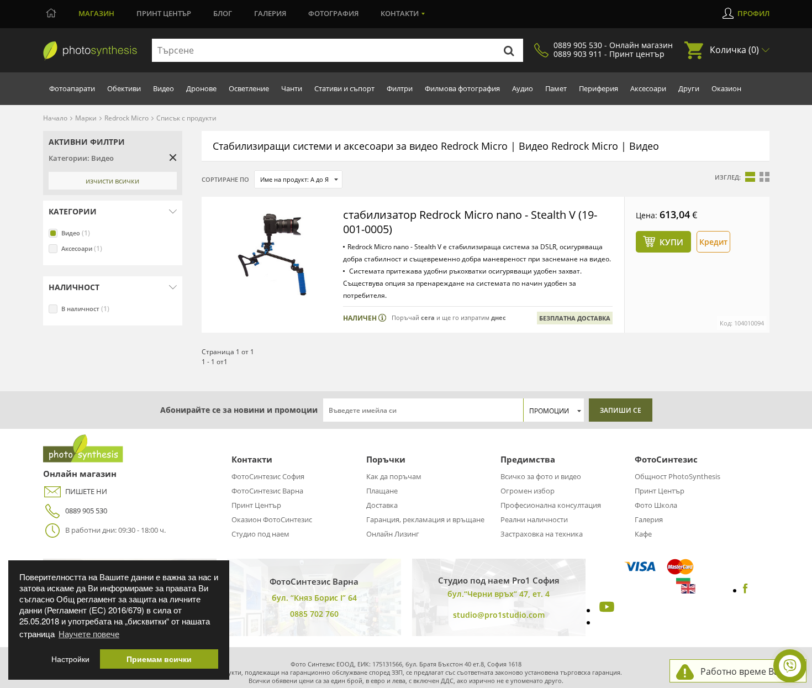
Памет (556, 88)
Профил (753, 13)
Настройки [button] (70, 659)
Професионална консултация (550, 505)
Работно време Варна (747, 671)
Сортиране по (225, 179)
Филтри (400, 88)
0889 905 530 (86, 511)
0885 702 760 (314, 613)
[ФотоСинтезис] (90, 51)
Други (688, 88)
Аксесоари (648, 88)
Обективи (124, 88)
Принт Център (256, 505)
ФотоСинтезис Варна (267, 491)
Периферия (598, 88)
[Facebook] (745, 590)
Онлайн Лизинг (392, 534)
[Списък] (750, 177)
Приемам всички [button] (159, 659)
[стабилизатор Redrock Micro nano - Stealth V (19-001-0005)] (272, 255)
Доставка (382, 505)
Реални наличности (534, 519)
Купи (671, 242)
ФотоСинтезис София (267, 476)
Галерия (270, 13)
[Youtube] (605, 610)
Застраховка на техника (541, 534)
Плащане (382, 491)
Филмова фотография (462, 88)
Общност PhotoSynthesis (677, 476)
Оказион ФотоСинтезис (271, 519)
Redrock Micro (126, 118)
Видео (163, 88)
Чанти (291, 88)
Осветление (249, 88)
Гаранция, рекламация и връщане (425, 519)
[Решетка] (764, 177)
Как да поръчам (393, 476)
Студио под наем (260, 534)
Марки (86, 118)
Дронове (201, 88)
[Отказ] (173, 157)
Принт (163, 13)
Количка (734, 50)
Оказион (726, 88)
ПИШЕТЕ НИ (86, 491)
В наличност (85, 308)
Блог (222, 13)
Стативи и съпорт (344, 88)
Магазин (96, 13)
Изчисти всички (112, 181)
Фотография (333, 13)
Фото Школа (656, 505)
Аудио (522, 88)
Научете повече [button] (89, 633)
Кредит (713, 242)
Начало (55, 118)
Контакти (400, 13)
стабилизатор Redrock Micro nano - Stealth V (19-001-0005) (470, 222)
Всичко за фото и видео (540, 476)
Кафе (643, 534)
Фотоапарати (72, 88)
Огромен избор (527, 491)
